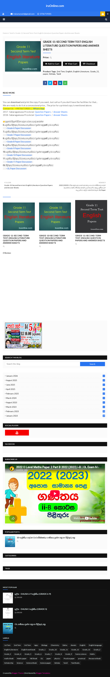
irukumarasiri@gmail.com (24, 14)
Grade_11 (94, 71)
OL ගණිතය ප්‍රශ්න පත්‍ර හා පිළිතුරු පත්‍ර (30, 624)
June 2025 (55, 385)
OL (42, 658)
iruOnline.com (55, 5)
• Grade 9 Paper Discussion (19, 148)
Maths (92, 654)
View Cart (72, 63)
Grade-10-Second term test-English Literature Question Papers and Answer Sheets (52, 239)
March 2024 (55, 398)
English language (95, 645)
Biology (44, 645)
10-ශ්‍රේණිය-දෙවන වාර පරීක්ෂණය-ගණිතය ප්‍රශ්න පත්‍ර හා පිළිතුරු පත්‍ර (46, 537)
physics (57, 658)
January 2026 (55, 376)
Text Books (75, 663)
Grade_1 (42, 650)
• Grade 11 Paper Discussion (19, 162)
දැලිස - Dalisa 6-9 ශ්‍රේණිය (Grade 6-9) (33, 594)
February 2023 (55, 411)
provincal (81, 658)
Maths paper (21, 658)
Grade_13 (86, 650)
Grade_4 (17, 654)
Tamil (11, 33)
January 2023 (55, 416)
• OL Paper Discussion (16, 168)
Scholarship (8, 663)
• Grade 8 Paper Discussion (19, 142)
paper (45, 74)
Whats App (38, 108)
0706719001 (45, 14)
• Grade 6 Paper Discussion (19, 128)
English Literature (81, 71)
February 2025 (55, 393)
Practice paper (69, 658)
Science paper (45, 663)
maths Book (8, 658)
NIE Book (33, 658)
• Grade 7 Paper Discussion (19, 135)
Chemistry (55, 645)
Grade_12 (75, 650)
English (69, 71)
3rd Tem (27, 645)
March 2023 (55, 407)
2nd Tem (61, 71)
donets (73, 645)
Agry (36, 645)
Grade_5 (28, 654)
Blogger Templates (43, 673)
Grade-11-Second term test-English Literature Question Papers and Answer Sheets (16, 239)
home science (80, 654)
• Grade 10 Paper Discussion (19, 155)
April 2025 (55, 389)
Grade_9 (68, 654)
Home (5, 33)
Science (20, 663)
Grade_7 (48, 654)
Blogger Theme (18, 673)
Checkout (90, 63)
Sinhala (52, 74)
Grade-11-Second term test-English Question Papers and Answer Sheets (90, 238)
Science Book (31, 663)
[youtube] (2, 13)
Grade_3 (7, 654)
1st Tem (7, 645)
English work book (28, 650)
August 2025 (55, 380)
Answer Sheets (60, 112)
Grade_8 (58, 654)
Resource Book (95, 658)
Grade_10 (53, 650)
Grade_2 (97, 650)
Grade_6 (38, 654)
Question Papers (43, 112)
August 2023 (55, 402)
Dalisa (65, 645)
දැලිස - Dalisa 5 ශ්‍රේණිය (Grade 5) (31, 609)
